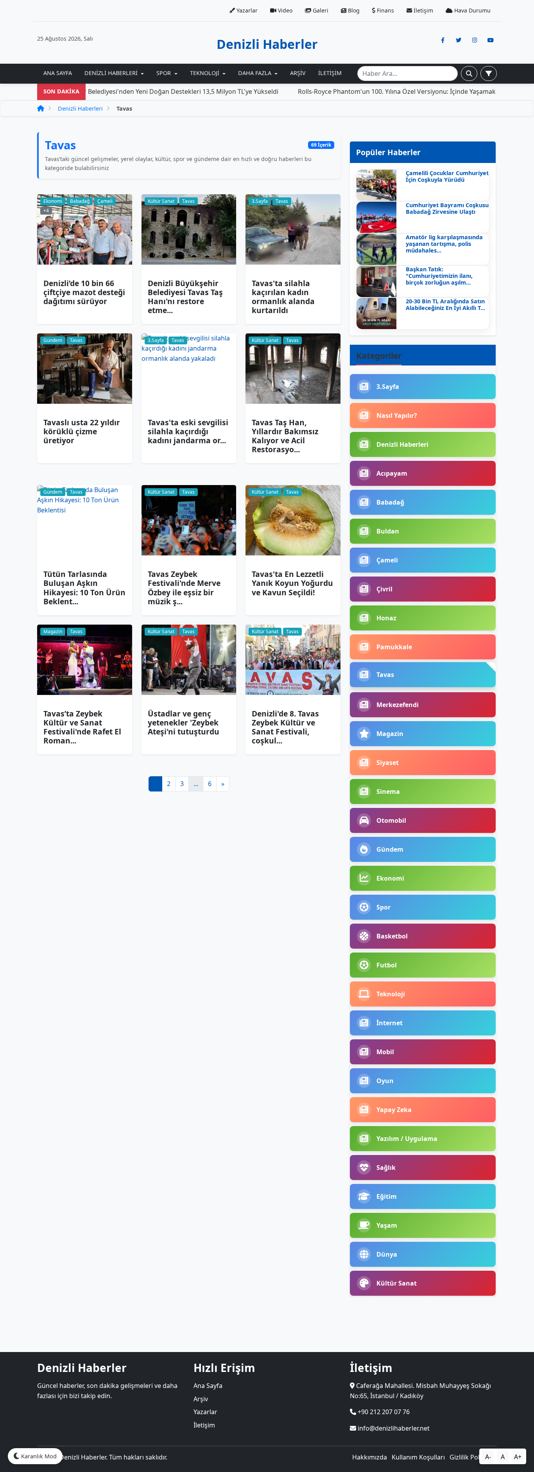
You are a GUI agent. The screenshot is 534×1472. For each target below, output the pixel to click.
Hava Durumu (472, 10)
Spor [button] (164, 73)
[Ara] (469, 73)
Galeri (319, 10)
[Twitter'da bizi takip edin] (458, 40)
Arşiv (298, 73)
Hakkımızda (369, 1457)
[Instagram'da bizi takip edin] (474, 40)
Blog (353, 10)
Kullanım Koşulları (418, 1457)
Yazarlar (246, 10)
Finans (384, 10)
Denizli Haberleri (80, 108)
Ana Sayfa (57, 73)
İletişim (422, 10)
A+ (517, 1456)
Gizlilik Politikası (473, 1457)
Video (284, 10)
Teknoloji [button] (205, 73)
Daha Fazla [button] (255, 73)
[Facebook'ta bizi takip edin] (442, 40)
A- (488, 1456)
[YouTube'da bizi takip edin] (490, 40)
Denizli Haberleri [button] (111, 73)
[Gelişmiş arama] (488, 73)
